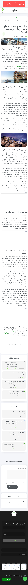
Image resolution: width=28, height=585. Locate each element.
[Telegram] (17, 560)
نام (23, 482)
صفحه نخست (24, 18)
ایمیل (13, 482)
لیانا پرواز (19, 66)
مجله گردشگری (15, 18)
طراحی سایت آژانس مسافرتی (21, 578)
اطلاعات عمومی (7, 18)
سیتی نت (12, 578)
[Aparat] (11, 560)
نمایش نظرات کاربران (14, 496)
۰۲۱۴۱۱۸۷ (7, 579)
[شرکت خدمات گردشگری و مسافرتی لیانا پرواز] (9, 10)
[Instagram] (14, 560)
